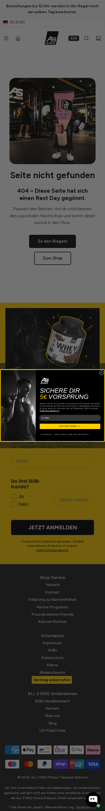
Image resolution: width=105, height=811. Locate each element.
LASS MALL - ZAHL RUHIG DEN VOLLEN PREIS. (65, 434)
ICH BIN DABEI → (70, 426)
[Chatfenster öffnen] (93, 799)
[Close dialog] (102, 373)
